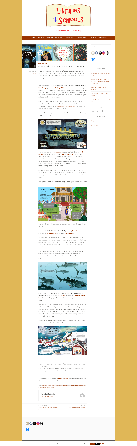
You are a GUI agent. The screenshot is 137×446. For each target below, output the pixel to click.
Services (41, 37)
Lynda (34, 73)
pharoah (83, 385)
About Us (93, 37)
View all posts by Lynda (47, 396)
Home (33, 37)
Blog (92, 121)
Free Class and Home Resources (76, 37)
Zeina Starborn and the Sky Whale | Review (48, 408)
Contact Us (103, 37)
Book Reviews (42, 63)
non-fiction (78, 385)
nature (72, 385)
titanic (52, 387)
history (60, 385)
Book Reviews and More (54, 37)
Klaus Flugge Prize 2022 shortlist (66, 106)
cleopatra (44, 385)
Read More (103, 443)
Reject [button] (97, 443)
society (48, 387)
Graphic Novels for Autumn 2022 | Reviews (77, 408)
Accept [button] (92, 443)
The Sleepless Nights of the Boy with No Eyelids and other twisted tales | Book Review (100, 81)
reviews (44, 387)
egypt (56, 385)
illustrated (65, 385)
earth (53, 385)
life (69, 385)
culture (49, 385)
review (40, 387)
